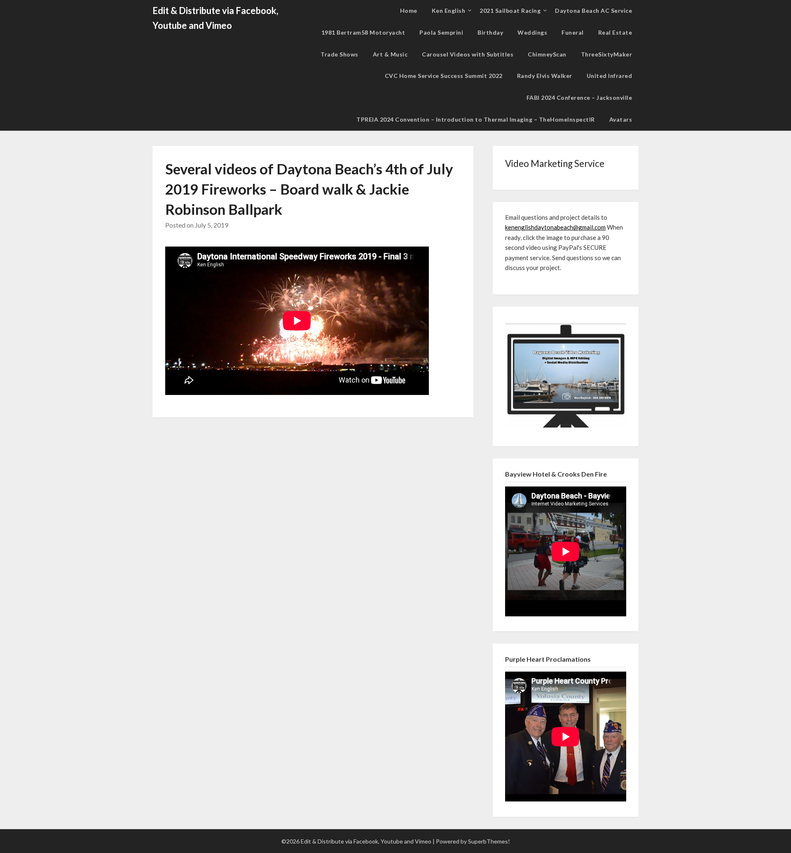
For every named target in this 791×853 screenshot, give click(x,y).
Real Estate (615, 32)
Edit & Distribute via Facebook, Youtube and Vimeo (215, 18)
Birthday (490, 32)
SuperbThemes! (489, 841)
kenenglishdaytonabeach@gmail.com (555, 227)
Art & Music (390, 54)
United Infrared (609, 75)
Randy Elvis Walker (544, 75)
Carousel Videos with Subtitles (467, 54)
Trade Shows (339, 54)
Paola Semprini (441, 32)
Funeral (573, 32)
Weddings (532, 32)
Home (408, 10)
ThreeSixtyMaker (606, 54)
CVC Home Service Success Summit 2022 (444, 75)
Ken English (449, 10)
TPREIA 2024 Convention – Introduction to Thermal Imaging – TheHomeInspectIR (475, 119)
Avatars (620, 119)
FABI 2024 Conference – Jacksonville (579, 97)
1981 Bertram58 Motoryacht (363, 32)
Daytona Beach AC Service (593, 10)
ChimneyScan (547, 54)
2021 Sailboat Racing (510, 10)
